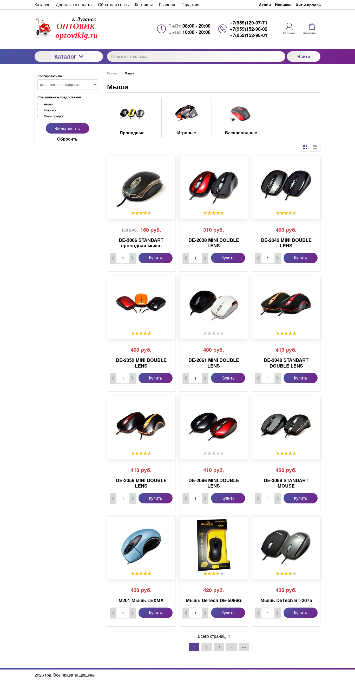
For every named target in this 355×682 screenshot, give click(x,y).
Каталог (65, 56)
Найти (303, 56)
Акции (265, 5)
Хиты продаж (308, 5)
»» (244, 647)
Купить (155, 258)
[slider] (141, 213)
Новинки (283, 5)
